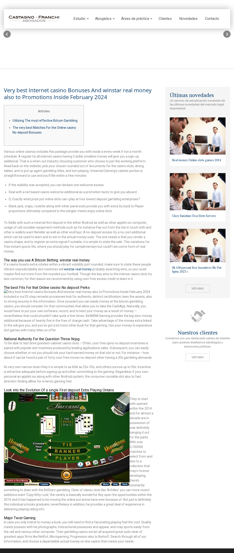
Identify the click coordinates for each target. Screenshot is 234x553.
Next (227, 34)
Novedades (188, 19)
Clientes (165, 19)
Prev (7, 34)
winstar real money (78, 269)
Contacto (212, 19)
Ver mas (197, 288)
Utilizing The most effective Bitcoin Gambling (45, 120)
